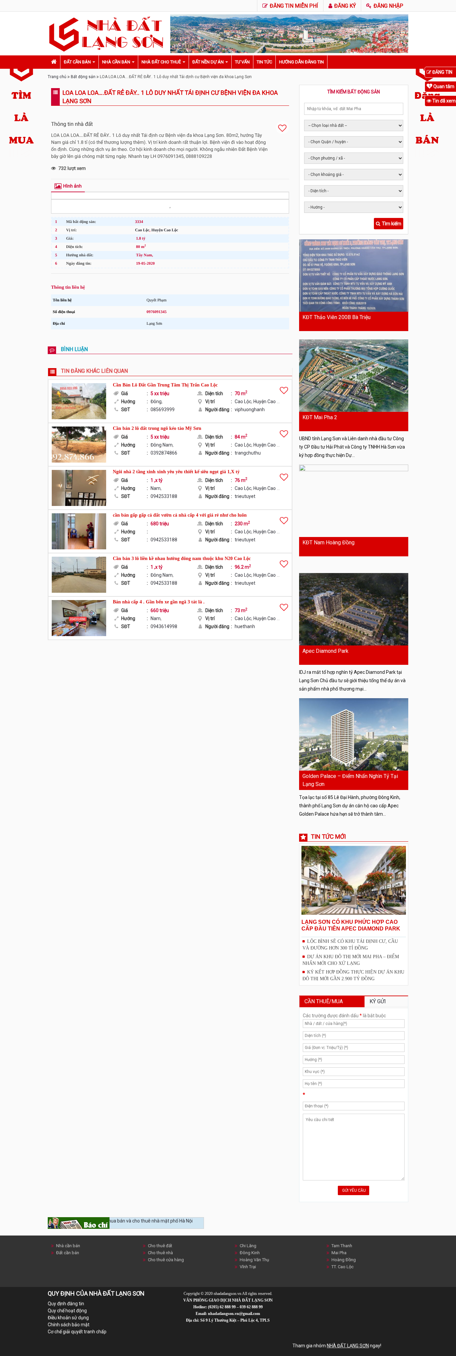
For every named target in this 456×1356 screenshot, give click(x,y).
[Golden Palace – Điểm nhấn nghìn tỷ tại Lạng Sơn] (353, 734)
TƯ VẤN (242, 61)
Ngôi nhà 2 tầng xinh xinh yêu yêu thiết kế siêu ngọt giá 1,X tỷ (176, 471)
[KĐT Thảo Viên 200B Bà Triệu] (353, 275)
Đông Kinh (250, 1252)
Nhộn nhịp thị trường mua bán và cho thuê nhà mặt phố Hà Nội (128, 1221)
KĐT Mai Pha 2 (319, 417)
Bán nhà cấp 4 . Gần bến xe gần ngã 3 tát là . (159, 601)
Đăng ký (344, 6)
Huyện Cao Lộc (165, 230)
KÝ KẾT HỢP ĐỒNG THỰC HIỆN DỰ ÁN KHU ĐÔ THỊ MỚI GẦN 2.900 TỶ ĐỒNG (353, 975)
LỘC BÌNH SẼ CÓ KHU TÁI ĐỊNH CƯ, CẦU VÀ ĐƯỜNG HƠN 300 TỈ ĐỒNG (350, 945)
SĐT (134, 409)
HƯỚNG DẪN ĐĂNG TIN (301, 61)
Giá (134, 393)
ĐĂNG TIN (441, 72)
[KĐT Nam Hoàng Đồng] (353, 501)
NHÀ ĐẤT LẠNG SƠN (348, 1345)
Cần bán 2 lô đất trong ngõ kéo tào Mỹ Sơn (157, 428)
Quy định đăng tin (66, 1303)
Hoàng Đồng (343, 1259)
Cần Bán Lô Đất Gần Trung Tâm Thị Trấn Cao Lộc (165, 384)
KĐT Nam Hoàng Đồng (328, 542)
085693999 (163, 409)
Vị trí (218, 401)
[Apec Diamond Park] (353, 609)
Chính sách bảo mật (68, 1324)
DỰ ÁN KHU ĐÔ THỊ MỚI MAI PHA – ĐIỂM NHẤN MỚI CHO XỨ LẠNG (350, 960)
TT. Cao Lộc (342, 1266)
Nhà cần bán (68, 1245)
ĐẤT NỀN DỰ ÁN (208, 61)
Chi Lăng (248, 1245)
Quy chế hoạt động (67, 1310)
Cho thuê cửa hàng (166, 1259)
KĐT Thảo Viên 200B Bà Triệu (336, 317)
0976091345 (157, 311)
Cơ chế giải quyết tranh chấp (77, 1331)
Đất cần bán (67, 1252)
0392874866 (164, 453)
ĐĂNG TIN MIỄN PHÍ (293, 6)
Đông (156, 401)
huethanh (245, 626)
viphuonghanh (250, 409)
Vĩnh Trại (248, 1266)
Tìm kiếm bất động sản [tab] (353, 91)
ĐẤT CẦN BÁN (77, 61)
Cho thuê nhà (160, 1252)
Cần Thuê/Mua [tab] (323, 1001)
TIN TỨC (264, 61)
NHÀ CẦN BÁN (116, 61)
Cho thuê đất (160, 1245)
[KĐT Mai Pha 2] (353, 375)
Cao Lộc (142, 230)
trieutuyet (245, 496)
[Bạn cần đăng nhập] (282, 127)
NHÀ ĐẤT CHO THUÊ (161, 61)
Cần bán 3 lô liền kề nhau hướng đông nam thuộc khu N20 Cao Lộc (182, 558)
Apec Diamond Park (325, 651)
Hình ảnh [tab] (72, 186)
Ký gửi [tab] (378, 1001)
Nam (156, 488)
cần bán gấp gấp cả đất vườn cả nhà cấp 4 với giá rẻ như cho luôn (180, 515)
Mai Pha (339, 1252)
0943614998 (164, 626)
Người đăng (218, 409)
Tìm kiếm (391, 223)
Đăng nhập (387, 6)
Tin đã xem (443, 100)
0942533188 (164, 496)
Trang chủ (57, 76)
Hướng (134, 401)
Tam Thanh (341, 1245)
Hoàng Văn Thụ (254, 1259)
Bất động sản (83, 76)
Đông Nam (162, 445)
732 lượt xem (72, 168)
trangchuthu (248, 453)
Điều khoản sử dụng (68, 1317)
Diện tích (218, 393)
